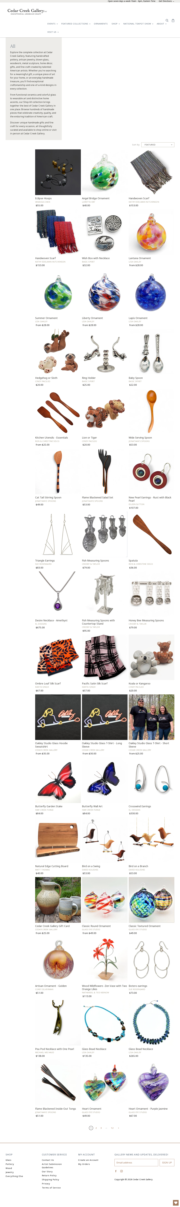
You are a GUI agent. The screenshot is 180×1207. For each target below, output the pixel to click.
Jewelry (10, 1172)
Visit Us (52, 32)
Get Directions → (166, 1)
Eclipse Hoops (43, 198)
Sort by (136, 145)
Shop (115, 23)
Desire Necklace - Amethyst (51, 620)
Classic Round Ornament (96, 926)
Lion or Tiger (89, 437)
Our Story (47, 1171)
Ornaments (101, 23)
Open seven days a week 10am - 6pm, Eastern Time (131, 1)
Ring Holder (89, 378)
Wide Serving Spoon (140, 437)
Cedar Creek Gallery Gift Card (52, 926)
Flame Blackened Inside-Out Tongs (55, 1108)
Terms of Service (51, 1187)
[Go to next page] (118, 1127)
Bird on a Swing (91, 866)
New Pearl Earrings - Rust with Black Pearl (150, 499)
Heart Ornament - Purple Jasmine (148, 1108)
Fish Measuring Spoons (95, 560)
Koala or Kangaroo (139, 683)
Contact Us (48, 1160)
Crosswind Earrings (140, 806)
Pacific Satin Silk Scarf (95, 683)
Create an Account (88, 1160)
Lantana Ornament (140, 258)
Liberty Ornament (92, 318)
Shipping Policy (50, 1179)
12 (112, 1127)
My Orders (84, 1164)
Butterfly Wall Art (92, 806)
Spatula (133, 560)
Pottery (10, 1164)
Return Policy (49, 1175)
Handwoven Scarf (139, 198)
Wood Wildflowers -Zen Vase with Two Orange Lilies (104, 987)
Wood (9, 1168)
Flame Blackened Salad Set (97, 497)
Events (51, 23)
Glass (8, 1160)
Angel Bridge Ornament (96, 198)
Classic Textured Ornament (145, 926)
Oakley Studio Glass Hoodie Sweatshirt (51, 744)
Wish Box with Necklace (96, 258)
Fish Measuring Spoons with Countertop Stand (98, 622)
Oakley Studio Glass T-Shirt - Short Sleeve (149, 744)
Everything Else (14, 1176)
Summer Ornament (46, 318)
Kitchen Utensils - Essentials (51, 437)
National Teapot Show (137, 23)
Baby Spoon (136, 378)
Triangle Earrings (45, 560)
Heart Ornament (91, 1108)
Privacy (46, 1183)
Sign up (167, 1162)
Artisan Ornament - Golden (51, 986)
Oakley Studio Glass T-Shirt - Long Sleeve (102, 744)
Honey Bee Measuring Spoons (146, 620)
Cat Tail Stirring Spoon (48, 497)
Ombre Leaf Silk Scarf (48, 683)
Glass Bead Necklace (94, 1049)
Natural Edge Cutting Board (51, 866)
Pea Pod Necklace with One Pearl (54, 1049)
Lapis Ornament (138, 318)
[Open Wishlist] (176, 1203)
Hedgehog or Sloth (46, 378)
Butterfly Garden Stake (48, 806)
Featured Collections (75, 23)
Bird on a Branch (138, 866)
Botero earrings (138, 986)
